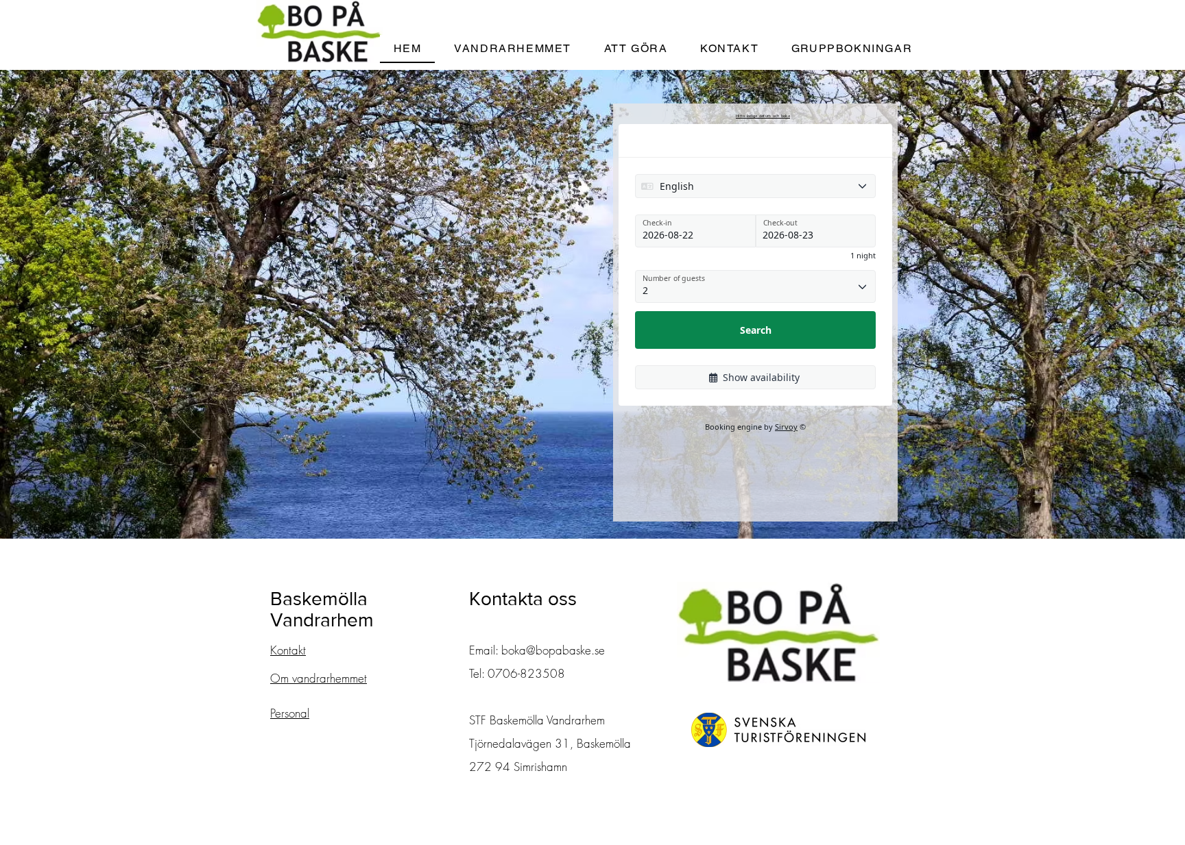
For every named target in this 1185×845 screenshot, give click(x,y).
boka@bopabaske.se (553, 650)
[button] (512, 49)
